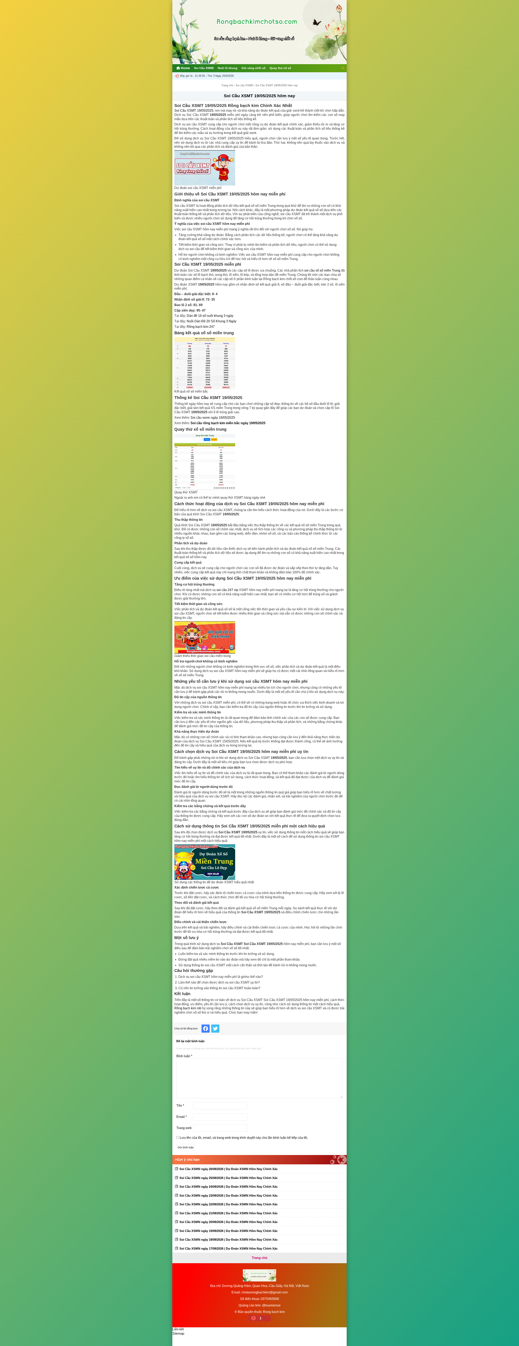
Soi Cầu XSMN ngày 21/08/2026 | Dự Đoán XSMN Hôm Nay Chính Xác (228, 1213)
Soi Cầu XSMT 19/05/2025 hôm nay (259, 95)
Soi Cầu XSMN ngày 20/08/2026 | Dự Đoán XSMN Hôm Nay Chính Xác (228, 1222)
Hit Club (229, 1341)
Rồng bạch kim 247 (201, 326)
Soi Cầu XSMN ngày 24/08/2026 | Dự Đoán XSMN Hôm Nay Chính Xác (228, 1186)
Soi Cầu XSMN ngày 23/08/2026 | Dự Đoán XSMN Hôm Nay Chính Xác (228, 1195)
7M (178, 1341)
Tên (180, 1105)
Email (181, 1116)
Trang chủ (227, 85)
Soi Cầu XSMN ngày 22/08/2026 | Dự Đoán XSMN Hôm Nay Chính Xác (228, 1204)
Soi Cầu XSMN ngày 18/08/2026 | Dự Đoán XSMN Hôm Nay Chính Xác (228, 1239)
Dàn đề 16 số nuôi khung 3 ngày (210, 315)
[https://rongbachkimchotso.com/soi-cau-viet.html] (259, 168)
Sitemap (178, 1333)
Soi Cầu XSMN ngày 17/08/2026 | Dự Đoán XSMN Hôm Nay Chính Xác (228, 1248)
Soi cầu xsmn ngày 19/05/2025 (213, 417)
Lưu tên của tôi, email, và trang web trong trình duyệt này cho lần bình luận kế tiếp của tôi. (244, 1137)
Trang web (184, 1128)
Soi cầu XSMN (244, 85)
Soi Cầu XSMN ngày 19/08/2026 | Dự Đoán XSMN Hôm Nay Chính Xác (228, 1231)
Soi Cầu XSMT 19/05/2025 (193, 110)
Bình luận (184, 1056)
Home (185, 68)
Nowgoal (191, 1341)
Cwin (215, 1341)
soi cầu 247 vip (227, 590)
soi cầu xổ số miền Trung (322, 270)
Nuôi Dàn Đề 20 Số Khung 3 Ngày (211, 321)
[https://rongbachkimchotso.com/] (259, 62)
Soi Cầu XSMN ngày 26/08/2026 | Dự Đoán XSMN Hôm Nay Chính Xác (228, 1169)
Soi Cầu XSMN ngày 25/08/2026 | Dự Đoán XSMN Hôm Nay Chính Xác (228, 1178)
